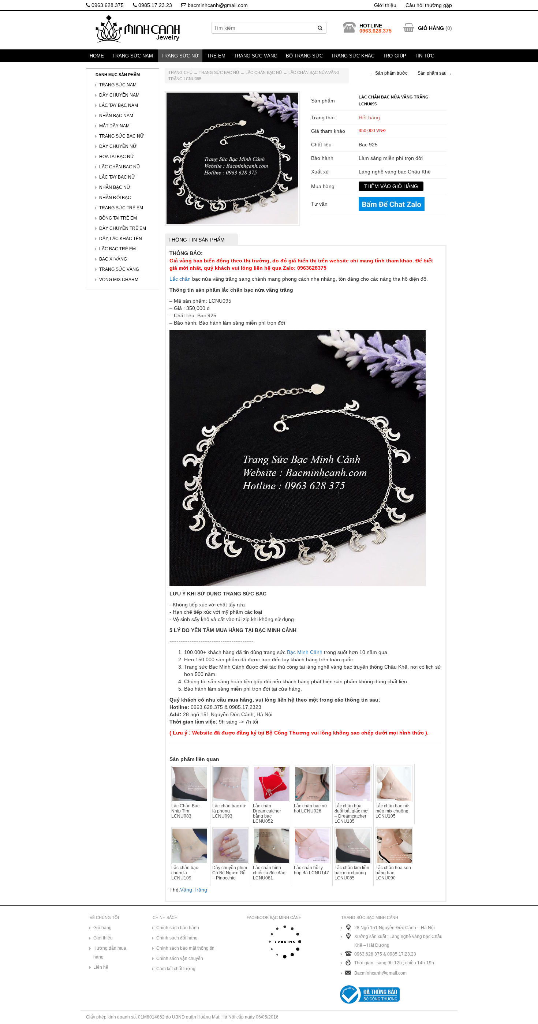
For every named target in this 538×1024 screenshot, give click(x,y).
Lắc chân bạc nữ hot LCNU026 (310, 808)
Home (97, 56)
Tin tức (424, 56)
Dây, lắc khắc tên (120, 238)
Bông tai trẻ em (118, 218)
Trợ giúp (394, 56)
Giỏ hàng (102, 927)
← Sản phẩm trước (388, 73)
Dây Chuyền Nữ (118, 146)
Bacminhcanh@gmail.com (380, 973)
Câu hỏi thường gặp (429, 5)
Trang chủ (180, 72)
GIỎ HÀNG (431, 28)
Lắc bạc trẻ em (117, 248)
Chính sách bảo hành (177, 927)
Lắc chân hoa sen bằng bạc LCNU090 (393, 873)
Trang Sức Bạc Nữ (219, 72)
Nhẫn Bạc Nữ (114, 187)
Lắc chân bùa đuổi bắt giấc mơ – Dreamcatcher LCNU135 (351, 813)
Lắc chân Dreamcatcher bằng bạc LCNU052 (267, 813)
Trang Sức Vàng (255, 56)
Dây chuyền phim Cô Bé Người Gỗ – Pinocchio (229, 873)
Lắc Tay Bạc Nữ (117, 177)
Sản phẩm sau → (435, 73)
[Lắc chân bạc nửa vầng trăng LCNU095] (232, 158)
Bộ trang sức (304, 56)
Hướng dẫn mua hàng (109, 953)
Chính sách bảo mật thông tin (185, 948)
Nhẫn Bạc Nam (116, 115)
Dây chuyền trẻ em (122, 228)
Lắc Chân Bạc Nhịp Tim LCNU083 (185, 811)
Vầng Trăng (193, 890)
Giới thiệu (385, 5)
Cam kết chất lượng (175, 968)
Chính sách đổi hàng (177, 938)
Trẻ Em (216, 56)
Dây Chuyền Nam (119, 95)
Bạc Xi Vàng (113, 259)
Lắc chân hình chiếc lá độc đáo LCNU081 (269, 873)
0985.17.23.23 (154, 5)
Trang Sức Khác (352, 56)
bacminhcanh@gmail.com (217, 5)
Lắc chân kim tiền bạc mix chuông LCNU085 (352, 873)
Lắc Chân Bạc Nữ (264, 72)
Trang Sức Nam (132, 56)
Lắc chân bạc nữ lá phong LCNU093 (229, 811)
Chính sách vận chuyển (179, 958)
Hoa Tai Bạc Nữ (116, 156)
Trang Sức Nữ (180, 56)
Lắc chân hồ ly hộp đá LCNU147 (311, 870)
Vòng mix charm (118, 279)
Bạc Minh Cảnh (304, 652)
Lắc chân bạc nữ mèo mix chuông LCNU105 (392, 811)
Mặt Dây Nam (114, 125)
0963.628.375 (107, 5)
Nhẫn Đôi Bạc (115, 197)
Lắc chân (180, 279)
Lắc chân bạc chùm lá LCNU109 (184, 873)
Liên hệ (100, 967)
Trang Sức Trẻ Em (121, 207)
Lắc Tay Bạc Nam (118, 105)
